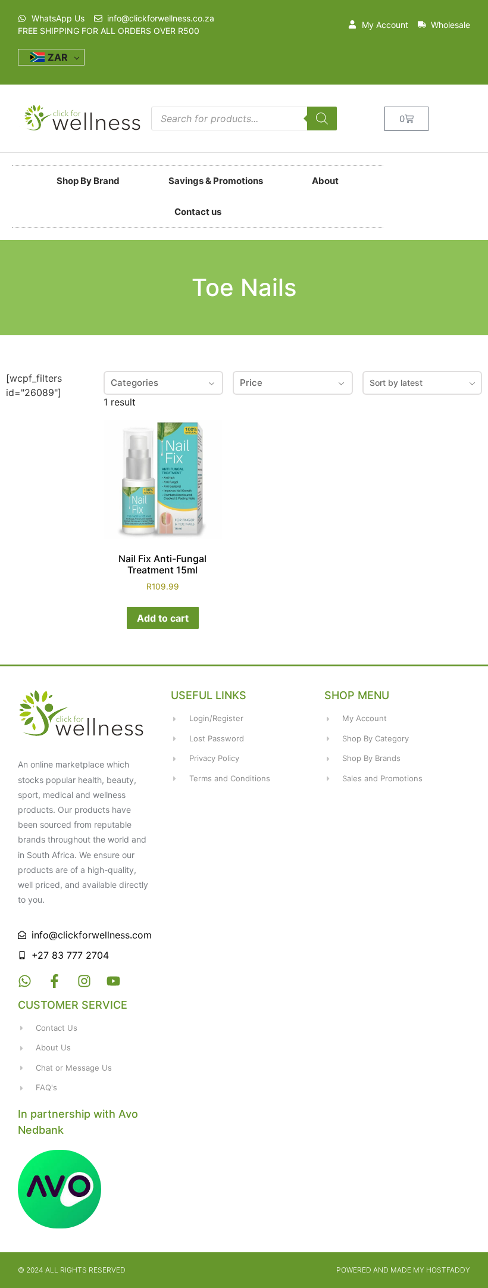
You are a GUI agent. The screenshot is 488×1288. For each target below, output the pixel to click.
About (325, 180)
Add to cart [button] (163, 618)
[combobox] (422, 383)
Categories (134, 382)
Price (251, 382)
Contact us (197, 211)
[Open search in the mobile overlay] (244, 118)
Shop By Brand (88, 180)
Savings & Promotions (215, 180)
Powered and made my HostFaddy (403, 1269)
